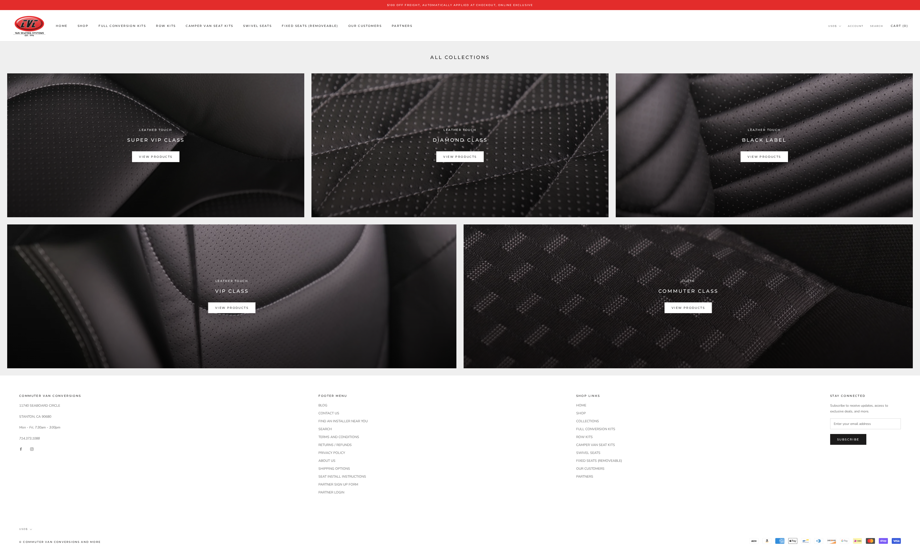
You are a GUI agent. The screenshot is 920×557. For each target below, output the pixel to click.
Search (876, 26)
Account (855, 26)
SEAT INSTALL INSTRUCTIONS (342, 476)
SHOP (83, 26)
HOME (62, 26)
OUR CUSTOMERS (365, 26)
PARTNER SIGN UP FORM (338, 484)
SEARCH (325, 429)
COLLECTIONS (587, 421)
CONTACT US (328, 413)
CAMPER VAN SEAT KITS (209, 26)
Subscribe (848, 439)
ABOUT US (326, 460)
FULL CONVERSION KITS (122, 26)
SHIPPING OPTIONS (334, 468)
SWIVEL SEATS (257, 26)
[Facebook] (21, 448)
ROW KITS (166, 26)
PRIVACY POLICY (331, 453)
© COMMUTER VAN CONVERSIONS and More (60, 542)
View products (155, 156)
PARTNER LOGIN (331, 492)
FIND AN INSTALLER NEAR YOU (343, 421)
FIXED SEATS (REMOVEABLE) (310, 26)
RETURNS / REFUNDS (335, 445)
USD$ (832, 26)
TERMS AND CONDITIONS (338, 437)
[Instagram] (32, 448)
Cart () (899, 26)
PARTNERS (402, 26)
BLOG (322, 405)
